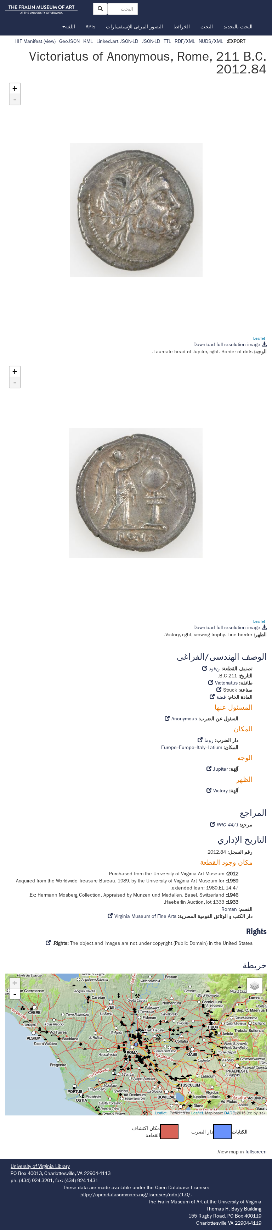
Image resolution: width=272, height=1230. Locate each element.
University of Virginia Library (40, 1166)
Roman (229, 909)
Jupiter (220, 769)
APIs (90, 26)
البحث (206, 26)
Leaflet (259, 338)
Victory (220, 790)
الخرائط (182, 26)
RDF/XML (185, 41)
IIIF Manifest (28, 41)
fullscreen (256, 1151)
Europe (169, 747)
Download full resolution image (227, 344)
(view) (50, 41)
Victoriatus (226, 683)
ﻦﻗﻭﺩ (214, 668)
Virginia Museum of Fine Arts (145, 916)
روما (209, 740)
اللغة (70, 26)
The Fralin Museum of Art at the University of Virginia (204, 1201)
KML (88, 41)
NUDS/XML (211, 41)
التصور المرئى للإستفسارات (134, 26)
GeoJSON (69, 41)
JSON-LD (151, 41)
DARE (229, 1112)
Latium (215, 747)
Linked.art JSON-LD (117, 41)
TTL (167, 41)
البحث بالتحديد (238, 26)
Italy (201, 747)
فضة (221, 697)
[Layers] (254, 985)
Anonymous (184, 718)
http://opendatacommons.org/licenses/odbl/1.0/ (135, 1194)
